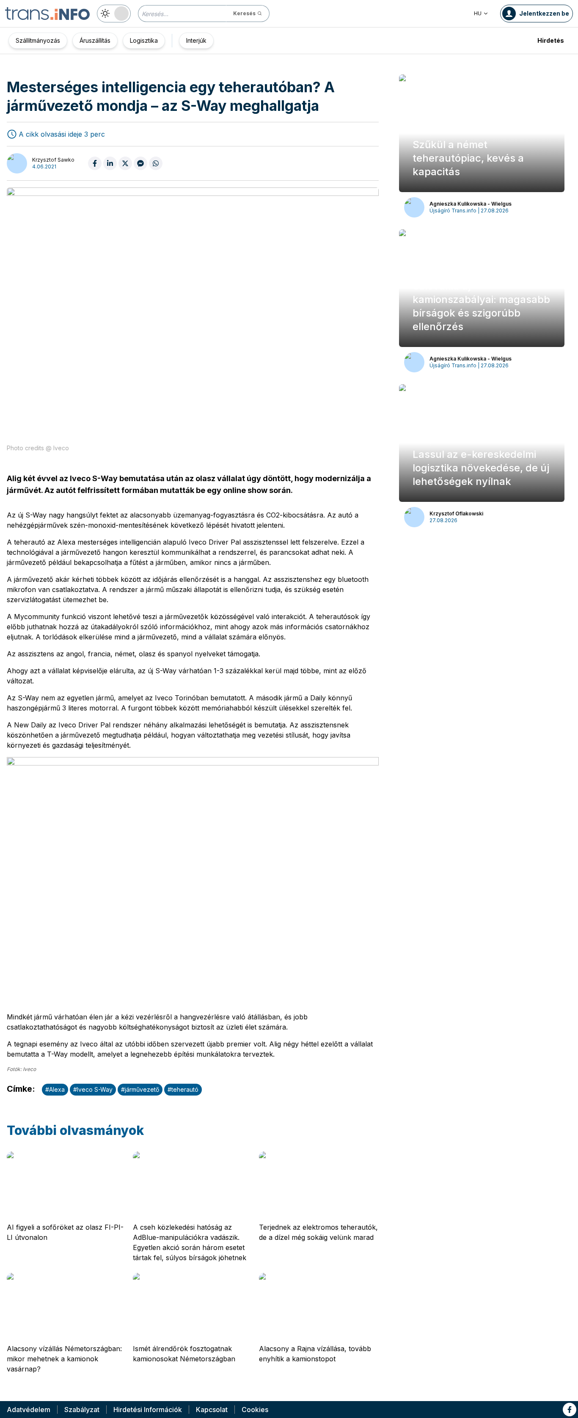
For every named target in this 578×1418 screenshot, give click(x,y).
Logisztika (144, 40)
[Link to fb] (569, 1409)
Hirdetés (550, 40)
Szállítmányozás (38, 40)
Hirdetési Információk (147, 1409)
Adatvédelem (28, 1409)
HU (478, 13)
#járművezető (140, 1089)
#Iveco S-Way (93, 1089)
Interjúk (196, 40)
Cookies (255, 1409)
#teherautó (183, 1089)
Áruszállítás (95, 40)
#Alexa (55, 1089)
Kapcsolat (212, 1409)
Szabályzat (81, 1409)
